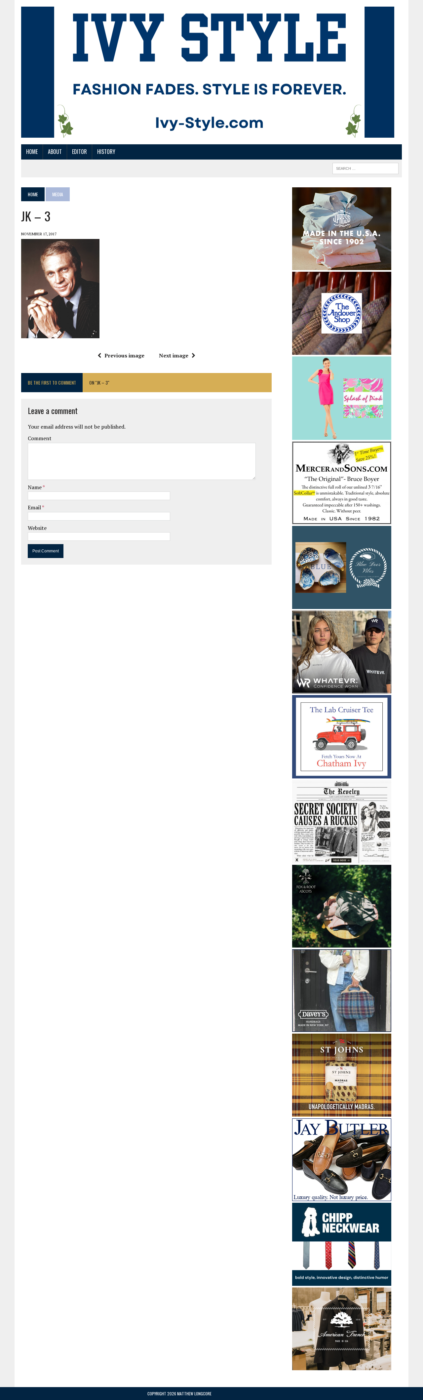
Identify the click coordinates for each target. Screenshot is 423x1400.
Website (37, 528)
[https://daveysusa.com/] (341, 1027)
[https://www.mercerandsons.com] (341, 519)
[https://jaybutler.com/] (341, 1196)
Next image (173, 355)
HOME (32, 152)
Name (35, 487)
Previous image (124, 355)
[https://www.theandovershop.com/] (341, 350)
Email (35, 507)
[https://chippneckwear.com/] (341, 1281)
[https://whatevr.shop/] (341, 688)
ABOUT (55, 152)
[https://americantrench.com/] (341, 1366)
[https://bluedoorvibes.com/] (341, 604)
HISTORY (106, 152)
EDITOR (79, 152)
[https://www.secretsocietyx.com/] (341, 858)
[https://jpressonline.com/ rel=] (341, 265)
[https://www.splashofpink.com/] (341, 435)
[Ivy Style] (207, 72)
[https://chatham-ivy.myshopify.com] (341, 773)
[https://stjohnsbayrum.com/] (341, 1112)
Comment (40, 438)
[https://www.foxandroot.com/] (341, 943)
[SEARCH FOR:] (365, 167)
